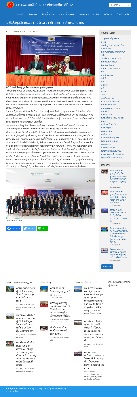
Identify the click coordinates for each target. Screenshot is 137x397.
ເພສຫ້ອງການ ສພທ (108, 147)
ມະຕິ (103, 94)
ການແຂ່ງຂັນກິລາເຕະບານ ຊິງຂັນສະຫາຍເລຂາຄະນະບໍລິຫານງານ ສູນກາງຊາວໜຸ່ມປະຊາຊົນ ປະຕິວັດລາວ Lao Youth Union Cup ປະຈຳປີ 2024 (94, 297)
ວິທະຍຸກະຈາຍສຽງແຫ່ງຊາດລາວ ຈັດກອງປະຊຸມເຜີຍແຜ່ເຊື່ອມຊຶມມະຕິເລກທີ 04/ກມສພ (118, 253)
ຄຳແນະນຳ (104, 84)
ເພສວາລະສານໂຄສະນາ (109, 140)
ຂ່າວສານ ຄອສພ (107, 74)
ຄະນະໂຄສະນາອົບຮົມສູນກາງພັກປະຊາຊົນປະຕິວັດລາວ (45, 4)
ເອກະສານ (108, 13)
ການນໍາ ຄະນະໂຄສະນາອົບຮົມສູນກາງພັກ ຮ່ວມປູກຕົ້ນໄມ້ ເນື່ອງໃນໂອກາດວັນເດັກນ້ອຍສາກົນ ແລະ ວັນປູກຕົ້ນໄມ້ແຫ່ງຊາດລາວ (26, 322)
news (103, 41)
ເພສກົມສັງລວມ (107, 127)
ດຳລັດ (103, 91)
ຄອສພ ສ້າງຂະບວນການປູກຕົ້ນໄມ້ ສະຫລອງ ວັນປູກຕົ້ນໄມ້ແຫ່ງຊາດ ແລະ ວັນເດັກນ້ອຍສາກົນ (26, 294)
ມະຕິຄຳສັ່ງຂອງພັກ (107, 98)
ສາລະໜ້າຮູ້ (105, 111)
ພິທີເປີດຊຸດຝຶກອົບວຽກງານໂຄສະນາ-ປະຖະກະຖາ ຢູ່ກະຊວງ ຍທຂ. (45, 22)
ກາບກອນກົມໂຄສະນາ (109, 61)
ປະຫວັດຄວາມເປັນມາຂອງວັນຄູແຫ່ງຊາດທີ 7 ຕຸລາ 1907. (59, 330)
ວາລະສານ (83, 13)
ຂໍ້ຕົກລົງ (104, 78)
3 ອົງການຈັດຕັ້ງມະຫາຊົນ (110, 38)
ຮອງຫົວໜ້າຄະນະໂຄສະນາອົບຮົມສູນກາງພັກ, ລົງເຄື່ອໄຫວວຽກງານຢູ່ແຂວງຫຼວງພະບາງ (118, 215)
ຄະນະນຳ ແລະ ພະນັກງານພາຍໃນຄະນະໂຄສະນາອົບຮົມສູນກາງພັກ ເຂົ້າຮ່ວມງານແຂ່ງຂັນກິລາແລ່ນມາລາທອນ (94, 359)
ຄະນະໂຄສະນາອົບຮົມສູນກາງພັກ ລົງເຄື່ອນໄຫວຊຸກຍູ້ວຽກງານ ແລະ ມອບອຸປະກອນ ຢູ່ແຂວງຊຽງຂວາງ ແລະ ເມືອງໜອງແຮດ (119, 177)
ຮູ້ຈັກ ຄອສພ (32, 13)
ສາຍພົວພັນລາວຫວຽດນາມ (111, 108)
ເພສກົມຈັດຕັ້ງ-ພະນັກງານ (110, 124)
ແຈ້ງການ (96, 13)
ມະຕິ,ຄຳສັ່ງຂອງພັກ (67, 13)
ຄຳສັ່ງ (103, 81)
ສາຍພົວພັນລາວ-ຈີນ (108, 104)
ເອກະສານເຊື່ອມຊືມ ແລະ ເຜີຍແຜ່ (112, 154)
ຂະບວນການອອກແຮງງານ (110, 68)
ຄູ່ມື (102, 88)
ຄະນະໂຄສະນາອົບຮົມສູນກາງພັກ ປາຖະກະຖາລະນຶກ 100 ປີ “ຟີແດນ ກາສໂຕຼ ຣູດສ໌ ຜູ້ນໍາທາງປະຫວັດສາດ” (118, 197)
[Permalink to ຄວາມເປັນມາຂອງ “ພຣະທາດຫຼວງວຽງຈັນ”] (44, 289)
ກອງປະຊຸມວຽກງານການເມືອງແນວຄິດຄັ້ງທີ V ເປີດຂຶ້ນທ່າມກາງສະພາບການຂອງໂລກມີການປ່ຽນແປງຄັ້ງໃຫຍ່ (60, 309)
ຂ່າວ (102, 71)
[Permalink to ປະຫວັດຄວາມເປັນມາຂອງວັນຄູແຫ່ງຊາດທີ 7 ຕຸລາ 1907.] (44, 328)
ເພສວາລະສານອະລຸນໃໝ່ (110, 137)
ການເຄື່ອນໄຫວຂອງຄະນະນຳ (111, 58)
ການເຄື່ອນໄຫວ (48, 13)
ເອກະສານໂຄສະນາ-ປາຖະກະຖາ (112, 157)
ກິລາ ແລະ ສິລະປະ (107, 65)
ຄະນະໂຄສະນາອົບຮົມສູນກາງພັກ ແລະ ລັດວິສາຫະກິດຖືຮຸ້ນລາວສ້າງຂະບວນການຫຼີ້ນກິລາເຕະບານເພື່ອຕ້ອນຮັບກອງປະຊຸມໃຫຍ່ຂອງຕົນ (94, 331)
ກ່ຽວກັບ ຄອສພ (123, 13)
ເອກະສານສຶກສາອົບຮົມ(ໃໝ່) (111, 150)
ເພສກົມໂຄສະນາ (32, 31)
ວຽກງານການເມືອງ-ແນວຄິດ (111, 101)
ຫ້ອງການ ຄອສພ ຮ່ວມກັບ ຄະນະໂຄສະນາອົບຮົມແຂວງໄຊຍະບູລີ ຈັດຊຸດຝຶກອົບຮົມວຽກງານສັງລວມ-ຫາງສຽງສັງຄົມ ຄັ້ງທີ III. (119, 235)
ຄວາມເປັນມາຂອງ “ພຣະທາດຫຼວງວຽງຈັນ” (60, 289)
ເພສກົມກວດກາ (106, 114)
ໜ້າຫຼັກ (20, 13)
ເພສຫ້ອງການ (106, 144)
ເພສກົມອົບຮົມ (106, 131)
